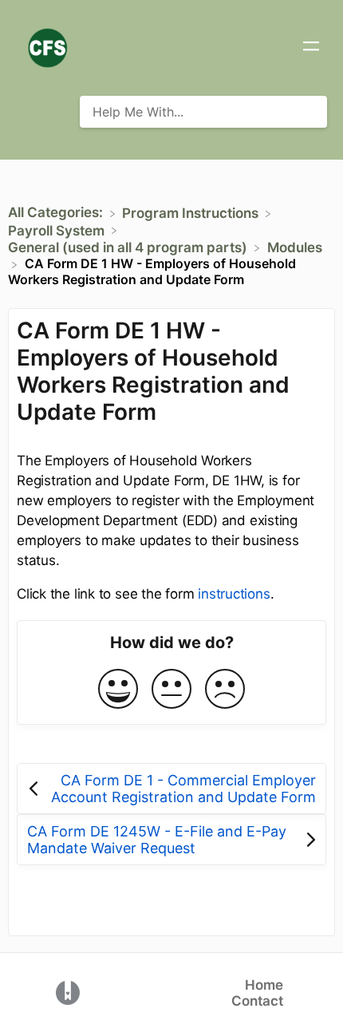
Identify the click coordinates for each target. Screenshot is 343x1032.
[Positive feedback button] (118, 690)
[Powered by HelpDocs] (68, 991)
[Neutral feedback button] (171, 690)
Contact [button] (257, 1001)
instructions (234, 594)
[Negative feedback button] (225, 690)
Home (264, 985)
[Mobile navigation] (311, 48)
